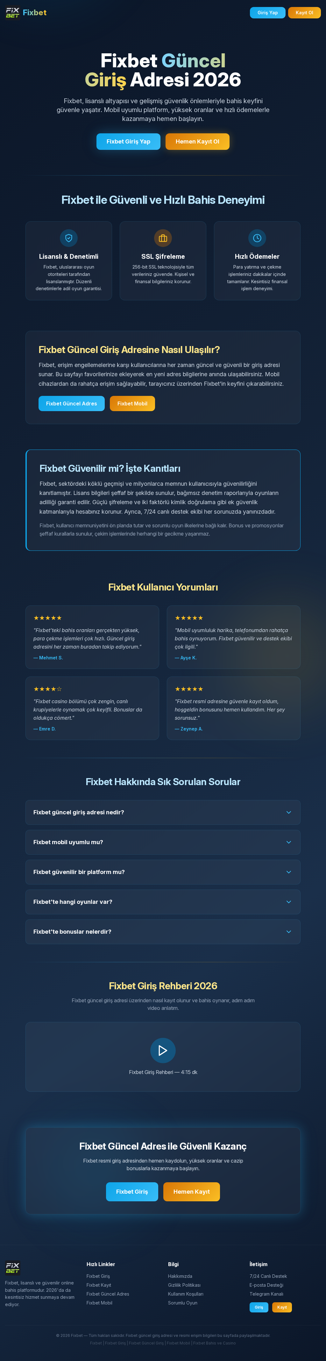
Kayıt (282, 1307)
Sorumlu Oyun (182, 1302)
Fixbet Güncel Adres (71, 403)
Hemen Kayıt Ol (197, 141)
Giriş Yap (268, 12)
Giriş (259, 1307)
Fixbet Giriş (132, 1191)
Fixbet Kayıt (99, 1285)
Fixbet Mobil (132, 403)
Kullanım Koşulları (185, 1294)
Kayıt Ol (304, 12)
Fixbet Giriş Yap (128, 141)
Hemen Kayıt (192, 1191)
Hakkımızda (180, 1276)
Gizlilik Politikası (184, 1285)
